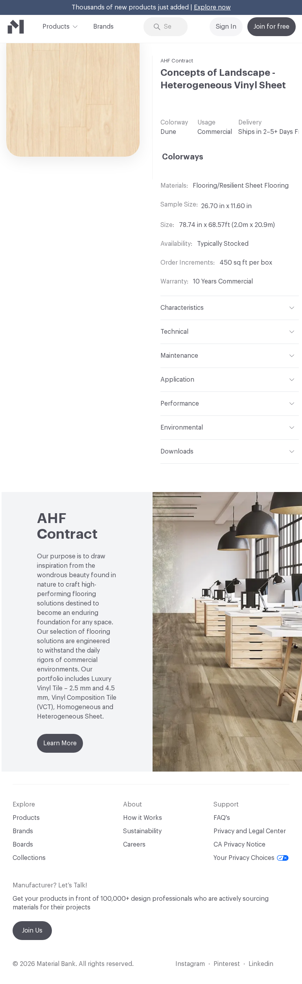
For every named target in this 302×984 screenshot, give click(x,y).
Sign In (226, 27)
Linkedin (261, 964)
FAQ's (222, 818)
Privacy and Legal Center (250, 831)
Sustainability (142, 831)
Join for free (271, 27)
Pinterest (227, 964)
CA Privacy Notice (239, 844)
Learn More (60, 743)
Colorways (182, 157)
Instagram (190, 964)
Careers (134, 844)
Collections (29, 858)
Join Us (32, 930)
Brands (103, 27)
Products (56, 27)
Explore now (212, 7)
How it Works (142, 818)
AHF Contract (176, 60)
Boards (23, 844)
